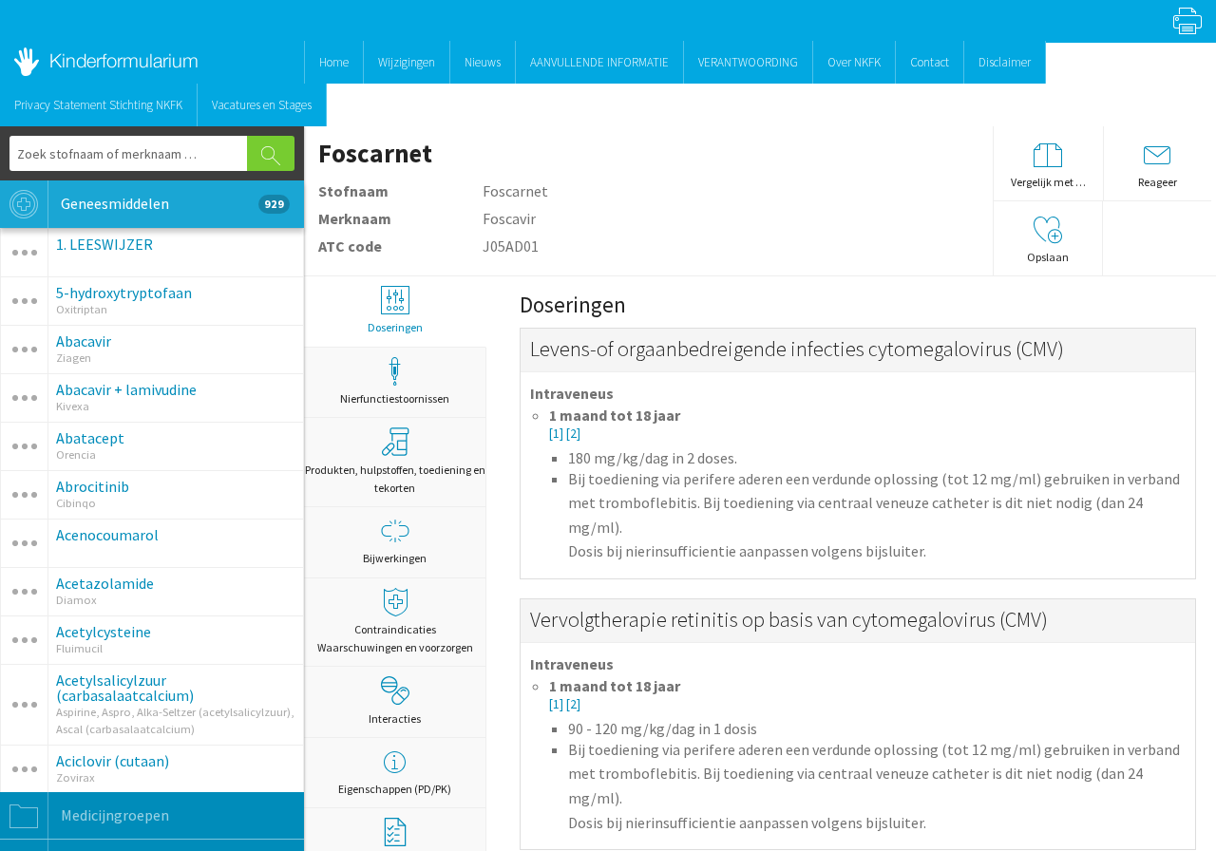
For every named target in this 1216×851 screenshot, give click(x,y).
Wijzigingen (406, 62)
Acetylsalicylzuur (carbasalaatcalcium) (125, 688)
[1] (557, 434)
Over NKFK (854, 62)
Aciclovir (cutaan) (112, 760)
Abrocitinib (92, 486)
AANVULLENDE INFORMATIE (599, 62)
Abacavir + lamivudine (126, 389)
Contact (929, 62)
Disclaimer (1004, 62)
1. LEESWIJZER (104, 244)
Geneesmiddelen (171, 203)
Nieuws (483, 62)
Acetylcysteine (103, 631)
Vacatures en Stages (262, 105)
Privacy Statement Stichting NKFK (98, 105)
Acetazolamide (105, 583)
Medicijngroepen (113, 814)
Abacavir (83, 340)
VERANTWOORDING (748, 62)
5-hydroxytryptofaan (124, 292)
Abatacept (90, 437)
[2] (573, 434)
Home (334, 62)
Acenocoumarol (107, 534)
